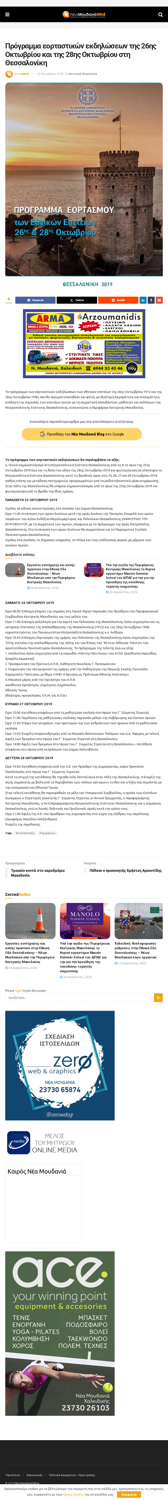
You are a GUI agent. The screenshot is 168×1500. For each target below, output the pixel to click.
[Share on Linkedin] (143, 300)
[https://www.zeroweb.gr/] (60, 1065)
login (18, 990)
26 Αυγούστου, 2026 (44, 588)
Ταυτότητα (12, 1475)
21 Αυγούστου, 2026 (131, 963)
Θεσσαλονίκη (25, 833)
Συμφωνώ (129, 1494)
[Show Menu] (7, 14)
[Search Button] (160, 14)
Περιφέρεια (47, 833)
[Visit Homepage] (84, 14)
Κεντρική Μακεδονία (83, 73)
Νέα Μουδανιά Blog (27, 1483)
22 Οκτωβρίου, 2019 (50, 73)
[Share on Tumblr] (151, 300)
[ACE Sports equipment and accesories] (60, 1333)
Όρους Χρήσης (73, 1494)
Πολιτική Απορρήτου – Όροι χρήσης (72, 1475)
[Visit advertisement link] (84, 343)
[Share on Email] (159, 300)
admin (25, 73)
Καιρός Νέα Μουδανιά (37, 1171)
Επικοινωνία (34, 1475)
